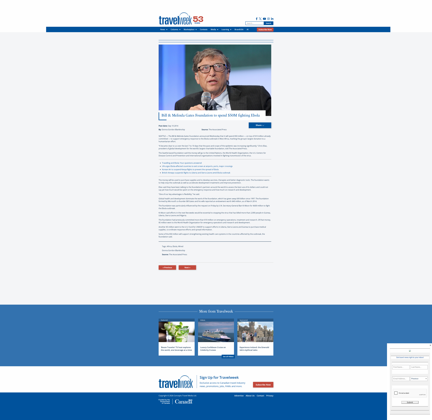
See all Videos (228, 356)
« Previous (167, 267)
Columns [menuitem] (174, 29)
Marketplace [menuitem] (189, 29)
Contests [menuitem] (203, 29)
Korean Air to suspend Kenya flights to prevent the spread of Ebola (190, 169)
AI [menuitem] (248, 29)
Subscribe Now (263, 384)
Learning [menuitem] (225, 29)
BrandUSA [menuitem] (239, 29)
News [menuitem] (162, 29)
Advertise (239, 395)
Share (259, 125)
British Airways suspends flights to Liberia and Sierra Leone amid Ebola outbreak (196, 172)
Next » (187, 267)
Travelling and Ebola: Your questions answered (182, 163)
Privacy (269, 395)
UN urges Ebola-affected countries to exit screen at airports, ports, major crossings (197, 166)
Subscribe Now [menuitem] (265, 29)
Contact (260, 395)
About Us (250, 395)
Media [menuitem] (213, 29)
